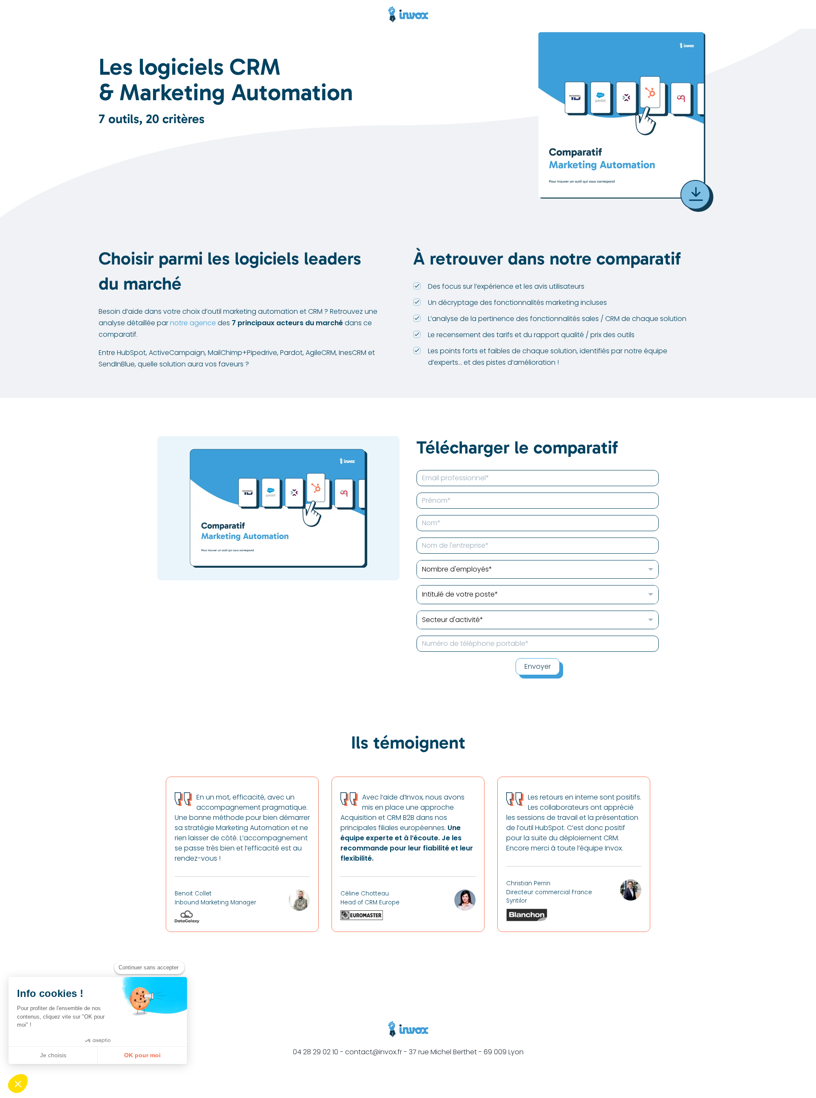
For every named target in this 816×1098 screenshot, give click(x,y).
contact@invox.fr (373, 1052)
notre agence (193, 323)
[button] (18, 1083)
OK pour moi (142, 1055)
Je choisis (53, 1055)
